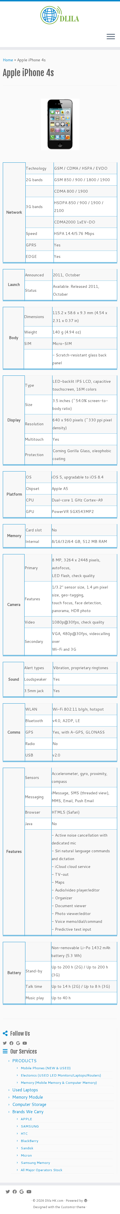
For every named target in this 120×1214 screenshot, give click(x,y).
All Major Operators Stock (41, 1170)
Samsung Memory (35, 1162)
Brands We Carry (28, 1112)
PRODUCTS (24, 1061)
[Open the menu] (111, 37)
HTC (24, 1133)
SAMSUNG (30, 1126)
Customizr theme (73, 1207)
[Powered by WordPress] (86, 1199)
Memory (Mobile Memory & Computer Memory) (59, 1082)
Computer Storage (29, 1104)
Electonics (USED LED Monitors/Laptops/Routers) (61, 1075)
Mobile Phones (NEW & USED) (46, 1068)
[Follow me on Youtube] (26, 1043)
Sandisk (27, 1148)
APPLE (26, 1119)
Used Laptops (25, 1090)
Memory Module (27, 1097)
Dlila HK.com (54, 1200)
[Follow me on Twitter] (6, 1043)
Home (8, 60)
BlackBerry (29, 1140)
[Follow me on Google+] (19, 1043)
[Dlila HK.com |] (60, 14)
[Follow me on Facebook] (12, 1043)
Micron (26, 1155)
